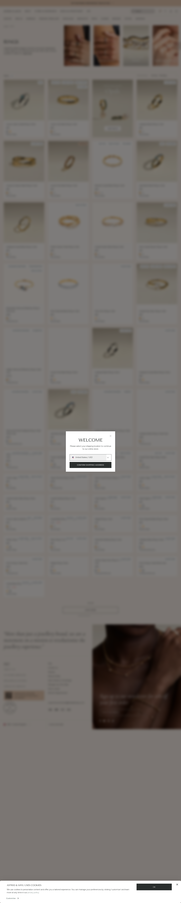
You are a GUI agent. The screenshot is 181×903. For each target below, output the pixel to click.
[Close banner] (177, 884)
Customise (11, 898)
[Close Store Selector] (110, 436)
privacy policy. (33, 892)
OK (154, 887)
